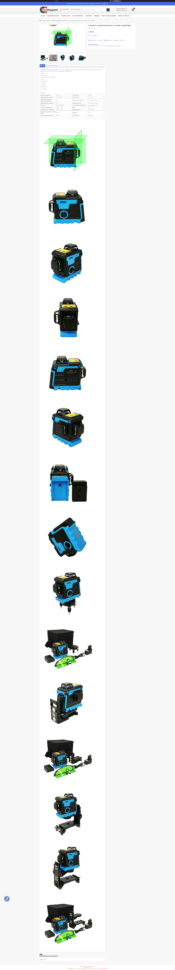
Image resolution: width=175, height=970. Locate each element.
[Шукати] (108, 9)
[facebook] (40, 954)
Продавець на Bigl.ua (87, 967)
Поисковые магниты (77, 15)
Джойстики (89, 15)
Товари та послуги (46, 20)
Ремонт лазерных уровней (109, 15)
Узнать (105, 3)
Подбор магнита (65, 15)
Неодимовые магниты (53, 15)
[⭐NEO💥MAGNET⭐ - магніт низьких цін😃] (49, 9)
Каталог (43, 15)
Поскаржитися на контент (91, 968)
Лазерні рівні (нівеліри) (56, 20)
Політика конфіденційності (102, 968)
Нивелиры (97, 15)
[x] (41, 954)
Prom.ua (94, 966)
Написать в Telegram (123, 15)
